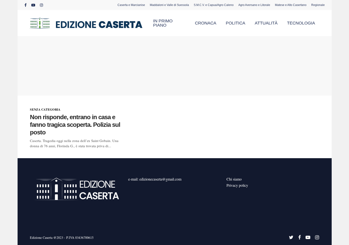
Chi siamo (234, 178)
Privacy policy (237, 185)
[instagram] (41, 5)
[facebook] (25, 5)
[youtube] (33, 5)
